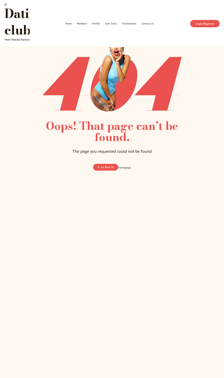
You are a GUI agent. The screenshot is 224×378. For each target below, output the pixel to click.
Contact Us (148, 23)
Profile (96, 23)
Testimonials (129, 23)
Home (68, 23)
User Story (111, 23)
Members (82, 23)
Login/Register (205, 23)
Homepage (124, 167)
